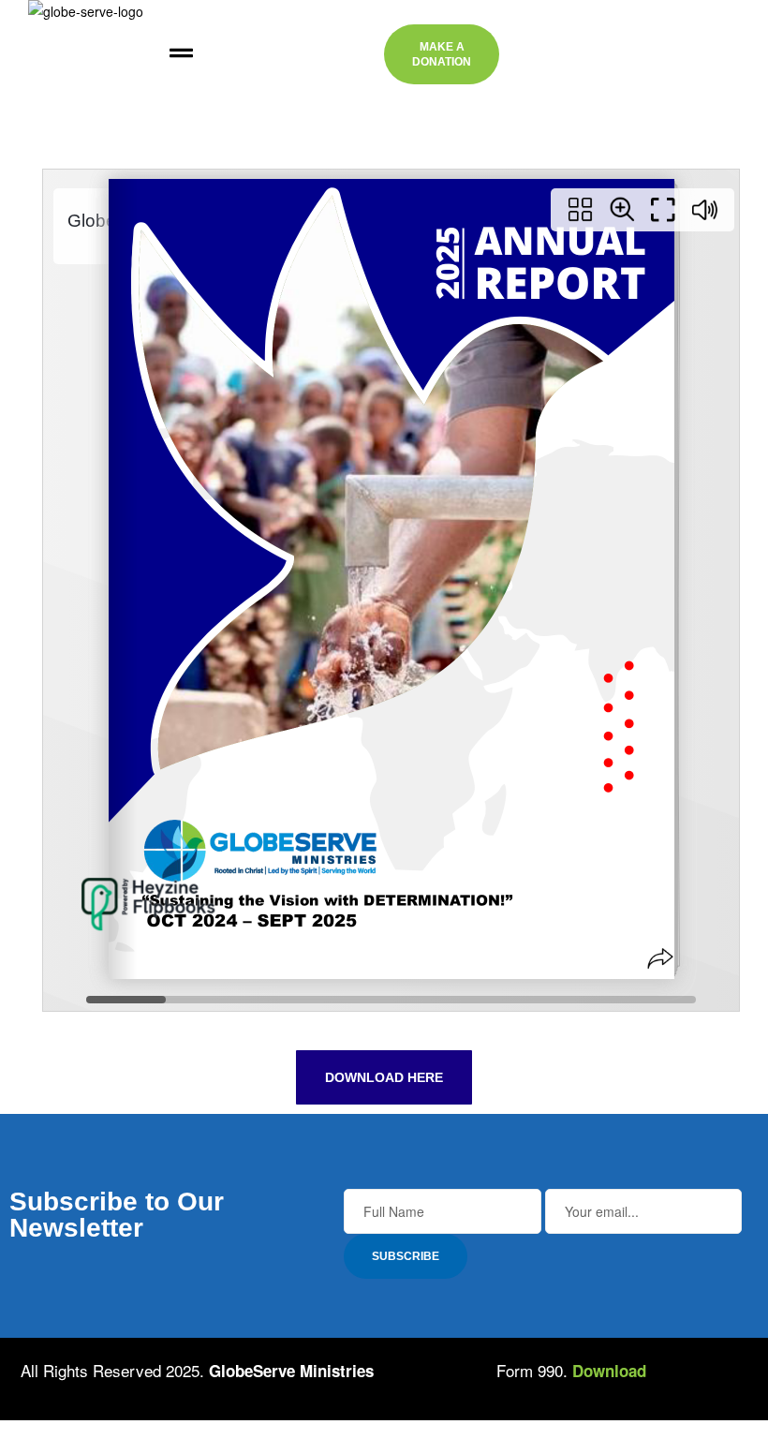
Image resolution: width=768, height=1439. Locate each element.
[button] (180, 54)
